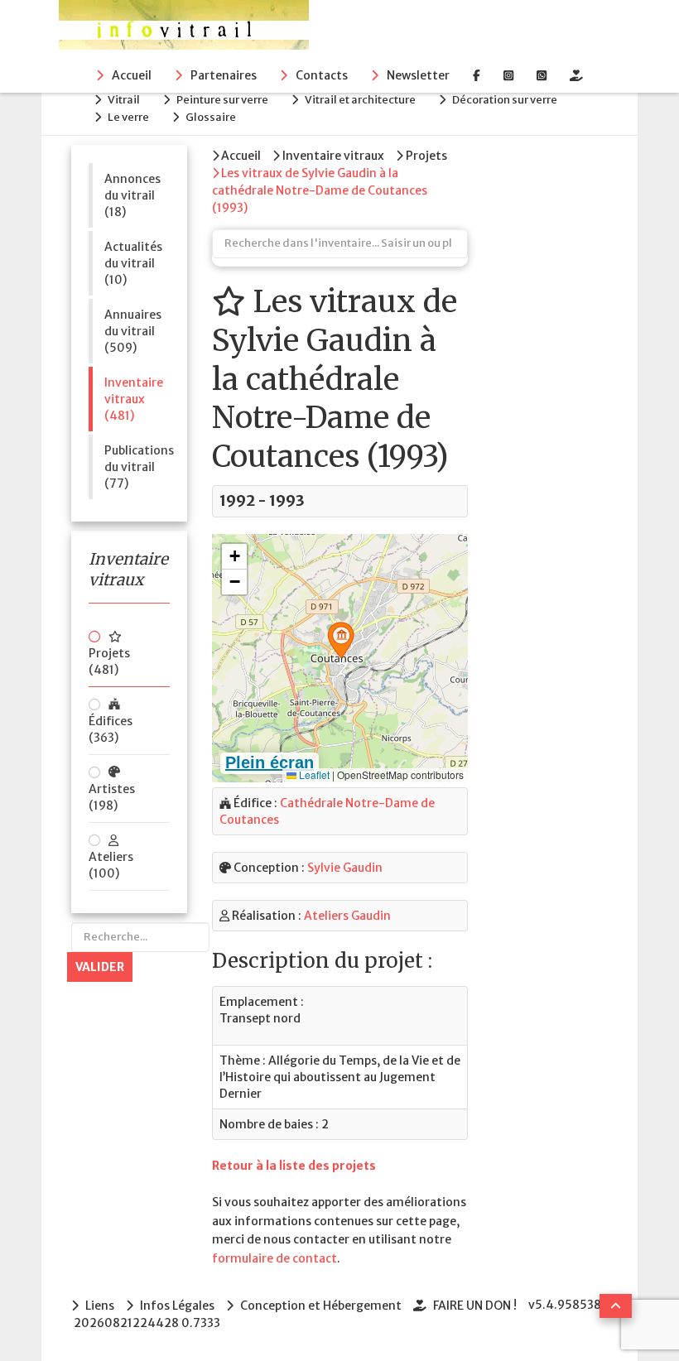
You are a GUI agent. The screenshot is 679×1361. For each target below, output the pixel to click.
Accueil (132, 75)
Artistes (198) (112, 797)
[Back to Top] (616, 1306)
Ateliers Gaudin (347, 915)
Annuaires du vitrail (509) (132, 331)
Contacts (322, 75)
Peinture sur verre (222, 100)
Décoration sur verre (504, 100)
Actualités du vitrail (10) (133, 263)
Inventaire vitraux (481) (133, 399)
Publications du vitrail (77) (137, 467)
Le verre (128, 117)
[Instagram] (508, 75)
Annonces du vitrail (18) (132, 195)
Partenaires (223, 75)
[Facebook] (476, 75)
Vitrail (124, 100)
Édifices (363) (110, 729)
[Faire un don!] (576, 75)
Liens (99, 1305)
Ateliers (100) (111, 865)
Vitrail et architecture (360, 100)
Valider (99, 966)
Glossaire (210, 117)
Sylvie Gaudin (345, 867)
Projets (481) (109, 661)
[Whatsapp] (542, 75)
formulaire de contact (274, 1258)
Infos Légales (177, 1305)
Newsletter (418, 75)
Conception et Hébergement (321, 1305)
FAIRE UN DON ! (475, 1305)
